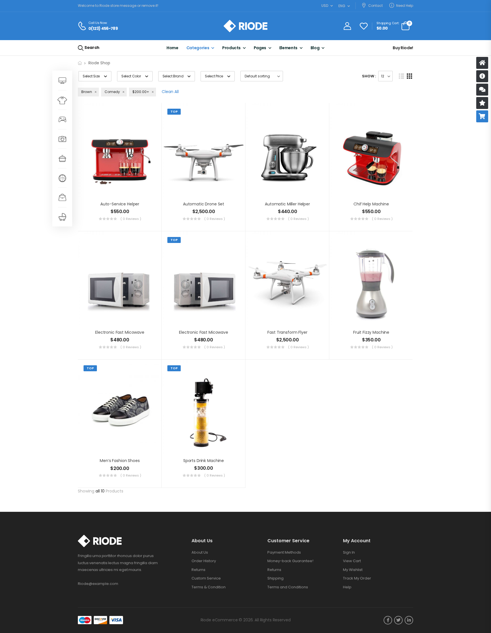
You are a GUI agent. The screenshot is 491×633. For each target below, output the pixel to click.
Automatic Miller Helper (287, 204)
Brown (86, 91)
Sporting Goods (62, 178)
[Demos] (482, 63)
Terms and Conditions (287, 587)
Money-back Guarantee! (290, 561)
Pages (260, 48)
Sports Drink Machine (203, 460)
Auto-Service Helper (119, 204)
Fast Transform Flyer (287, 332)
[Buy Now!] (482, 116)
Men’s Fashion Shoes (120, 460)
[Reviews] (482, 103)
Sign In (349, 552)
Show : (369, 76)
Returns (198, 570)
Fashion (62, 100)
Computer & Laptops (62, 80)
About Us (200, 552)
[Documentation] (482, 76)
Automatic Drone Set (203, 204)
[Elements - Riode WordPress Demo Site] (245, 26)
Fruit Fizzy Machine (371, 332)
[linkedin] (409, 620)
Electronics (62, 139)
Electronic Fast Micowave (119, 332)
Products (231, 48)
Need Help (404, 5)
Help (347, 587)
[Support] (482, 90)
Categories (197, 48)
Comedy (112, 91)
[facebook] (388, 620)
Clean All (170, 91)
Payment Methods (284, 552)
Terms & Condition (209, 587)
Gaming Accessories (62, 119)
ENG (341, 5)
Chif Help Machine (371, 204)
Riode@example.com (98, 583)
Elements (288, 48)
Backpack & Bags (62, 197)
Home (172, 48)
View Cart (352, 561)
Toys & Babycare (62, 217)
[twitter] (398, 620)
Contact (375, 5)
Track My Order (357, 578)
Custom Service (206, 578)
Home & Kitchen (62, 158)
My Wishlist (353, 570)
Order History (204, 561)
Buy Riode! (403, 48)
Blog (315, 48)
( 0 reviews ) (130, 218)
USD (324, 5)
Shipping (275, 578)
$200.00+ (140, 91)
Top (174, 111)
